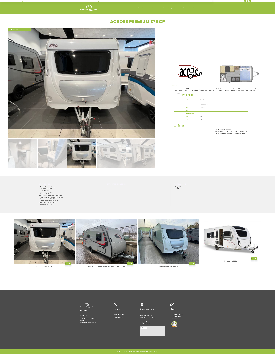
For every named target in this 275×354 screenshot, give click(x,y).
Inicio (139, 8)
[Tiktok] (250, 1)
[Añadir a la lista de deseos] (66, 263)
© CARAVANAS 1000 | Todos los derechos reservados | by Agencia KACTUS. (137, 351)
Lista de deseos (146, 323)
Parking (170, 8)
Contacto (192, 8)
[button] (175, 125)
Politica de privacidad (177, 314)
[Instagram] (247, 1)
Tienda (176, 8)
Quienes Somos (146, 322)
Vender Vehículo (161, 8)
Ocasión (151, 8)
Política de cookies (176, 316)
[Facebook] (245, 1)
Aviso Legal (175, 318)
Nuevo (144, 8)
